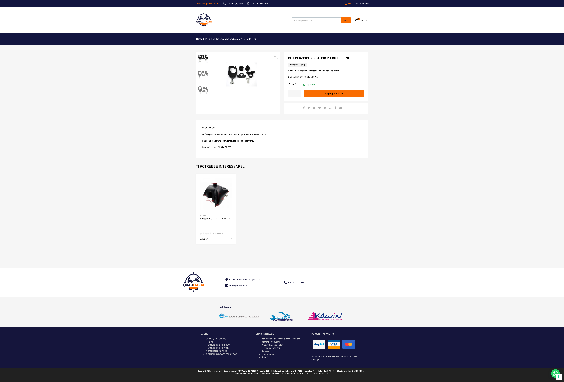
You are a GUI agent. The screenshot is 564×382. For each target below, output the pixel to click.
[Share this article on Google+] (314, 108)
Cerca (346, 20)
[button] (275, 56)
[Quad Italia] (204, 27)
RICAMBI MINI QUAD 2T (216, 351)
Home (199, 39)
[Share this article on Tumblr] (335, 108)
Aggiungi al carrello (334, 93)
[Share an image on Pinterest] (319, 108)
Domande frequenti (270, 342)
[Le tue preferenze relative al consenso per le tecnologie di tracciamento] (559, 377)
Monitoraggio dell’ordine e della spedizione (280, 339)
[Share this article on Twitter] (308, 108)
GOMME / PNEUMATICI (216, 339)
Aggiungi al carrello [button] (230, 239)
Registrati (364, 4)
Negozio (265, 357)
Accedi (355, 4)
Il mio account (268, 354)
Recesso (265, 351)
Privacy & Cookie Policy (272, 345)
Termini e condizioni (270, 348)
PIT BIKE (209, 39)
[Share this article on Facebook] (303, 108)
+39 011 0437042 (235, 4)
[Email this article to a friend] (340, 108)
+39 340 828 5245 (260, 3)
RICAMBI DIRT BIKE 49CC (217, 348)
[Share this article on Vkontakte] (330, 108)
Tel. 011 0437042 (331, 371)
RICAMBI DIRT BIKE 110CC (218, 345)
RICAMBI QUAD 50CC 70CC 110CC (221, 354)
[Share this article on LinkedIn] (324, 108)
